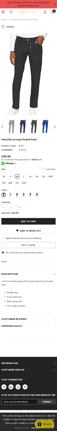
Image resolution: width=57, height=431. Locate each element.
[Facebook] (3, 386)
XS (4, 176)
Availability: (7, 149)
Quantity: (6, 202)
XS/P (50, 176)
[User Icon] (45, 11)
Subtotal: (6, 213)
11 (6, 252)
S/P (3, 183)
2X (37, 176)
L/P (17, 183)
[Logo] (28, 12)
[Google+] (10, 386)
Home (4, 19)
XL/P (24, 183)
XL (30, 176)
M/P (10, 183)
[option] (28, 74)
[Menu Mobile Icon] (3, 12)
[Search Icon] (11, 11)
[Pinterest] (25, 386)
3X (43, 176)
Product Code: (8, 145)
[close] (54, 4)
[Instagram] (17, 386)
